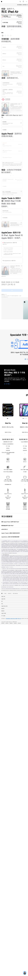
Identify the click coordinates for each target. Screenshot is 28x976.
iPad (5, 593)
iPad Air (25, 423)
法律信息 (15, 623)
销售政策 (11, 623)
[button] (20, 1)
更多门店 (19, 618)
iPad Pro (8, 423)
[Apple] (1, 593)
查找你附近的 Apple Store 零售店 (11, 618)
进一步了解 (7, 383)
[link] (25, 973)
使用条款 (7, 623)
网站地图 (19, 623)
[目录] (26, 1)
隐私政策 (2, 623)
